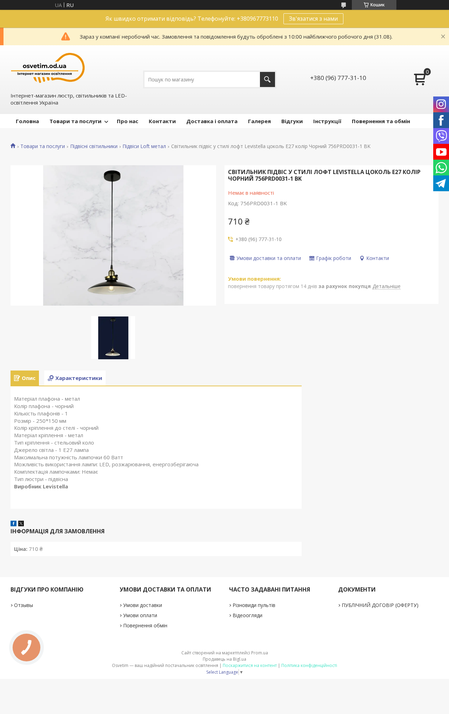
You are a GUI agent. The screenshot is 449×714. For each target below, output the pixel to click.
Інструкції (327, 121)
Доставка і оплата (211, 121)
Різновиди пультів (254, 605)
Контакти (162, 121)
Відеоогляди (247, 615)
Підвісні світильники (94, 146)
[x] (21, 524)
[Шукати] (267, 79)
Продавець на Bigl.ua (224, 659)
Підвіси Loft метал (144, 146)
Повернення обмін (145, 625)
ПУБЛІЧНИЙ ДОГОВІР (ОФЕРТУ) (380, 605)
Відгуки (292, 121)
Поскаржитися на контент (250, 665)
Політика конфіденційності (309, 665)
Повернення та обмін (381, 121)
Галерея (259, 121)
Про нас (127, 121)
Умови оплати (140, 615)
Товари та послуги (75, 121)
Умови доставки (142, 605)
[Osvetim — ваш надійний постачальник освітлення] (48, 68)
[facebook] (13, 524)
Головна (27, 121)
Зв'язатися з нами (313, 18)
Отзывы (23, 605)
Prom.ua (259, 653)
